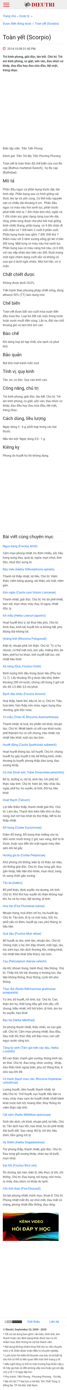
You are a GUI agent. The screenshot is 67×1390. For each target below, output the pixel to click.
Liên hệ (54, 1321)
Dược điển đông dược (17, 23)
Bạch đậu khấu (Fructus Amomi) (24, 694)
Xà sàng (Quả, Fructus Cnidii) (22, 666)
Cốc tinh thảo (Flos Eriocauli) (22, 1188)
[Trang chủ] (39, 4)
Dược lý (24, 16)
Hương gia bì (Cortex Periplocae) (24, 855)
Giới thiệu (33, 1321)
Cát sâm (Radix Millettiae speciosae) (27, 1114)
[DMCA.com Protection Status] (13, 1321)
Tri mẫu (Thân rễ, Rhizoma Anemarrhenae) (31, 717)
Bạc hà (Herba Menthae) (19, 1020)
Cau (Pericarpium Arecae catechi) (25, 961)
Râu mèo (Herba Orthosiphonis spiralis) (29, 569)
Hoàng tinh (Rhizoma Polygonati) (25, 638)
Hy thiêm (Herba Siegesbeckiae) (24, 1142)
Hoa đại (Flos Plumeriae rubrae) (24, 906)
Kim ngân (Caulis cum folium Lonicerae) (29, 592)
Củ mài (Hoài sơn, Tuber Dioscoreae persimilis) (33, 772)
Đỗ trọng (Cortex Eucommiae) (22, 827)
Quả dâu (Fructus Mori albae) (22, 933)
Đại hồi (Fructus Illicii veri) (20, 1165)
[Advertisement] (33, 109)
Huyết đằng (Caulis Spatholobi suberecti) (30, 745)
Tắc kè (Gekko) (13, 883)
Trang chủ (9, 16)
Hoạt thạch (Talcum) (16, 800)
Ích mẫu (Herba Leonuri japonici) (24, 615)
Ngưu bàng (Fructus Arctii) (20, 546)
